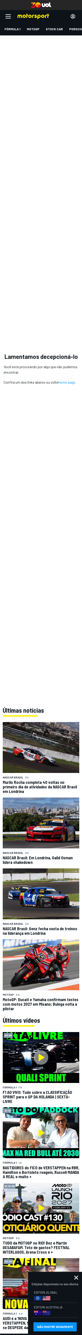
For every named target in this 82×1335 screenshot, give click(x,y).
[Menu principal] (8, 16)
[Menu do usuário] (72, 16)
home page (66, 382)
